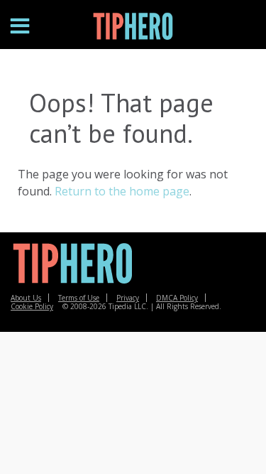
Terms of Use (78, 298)
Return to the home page (122, 191)
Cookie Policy (32, 306)
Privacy (127, 298)
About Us (26, 298)
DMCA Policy (177, 298)
